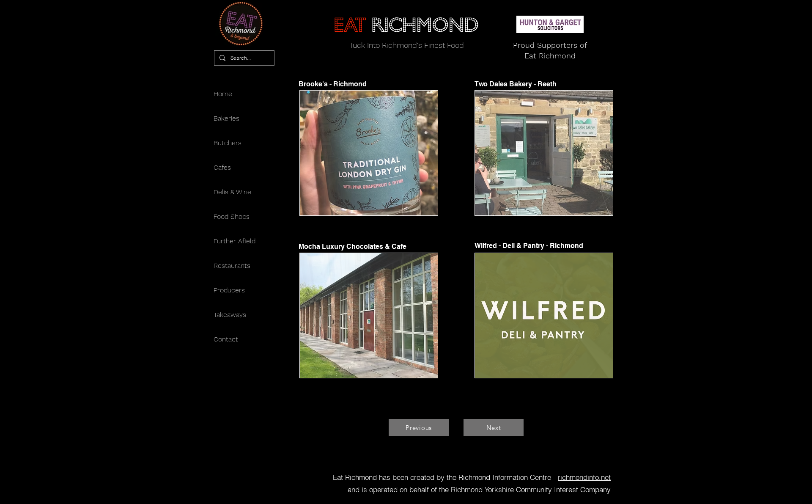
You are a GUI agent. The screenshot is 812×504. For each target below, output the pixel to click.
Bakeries (226, 118)
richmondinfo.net (584, 477)
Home (223, 94)
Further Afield (234, 241)
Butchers (227, 143)
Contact (226, 339)
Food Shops (232, 216)
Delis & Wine (232, 192)
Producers (229, 290)
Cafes (222, 167)
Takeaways (230, 315)
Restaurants (232, 266)
